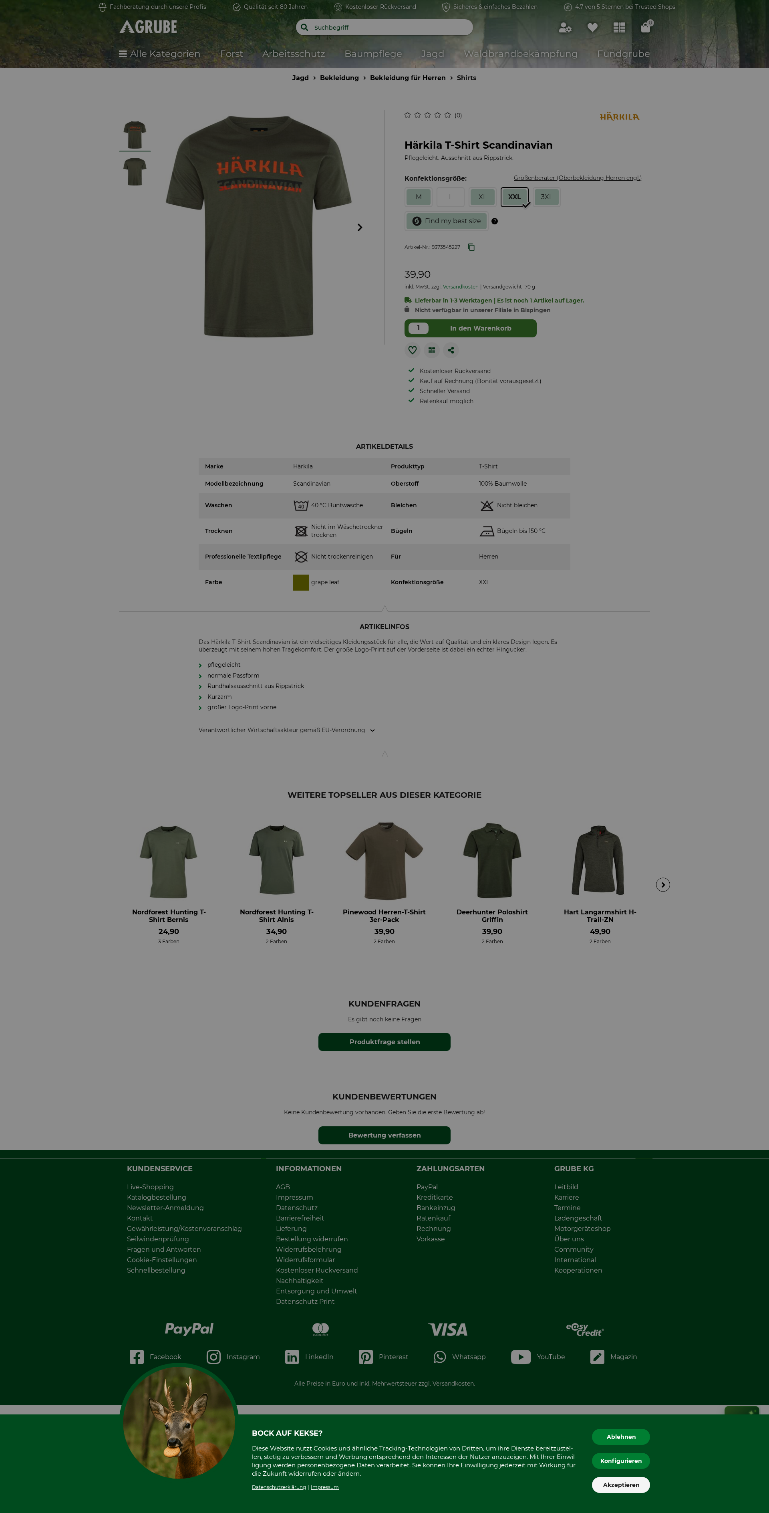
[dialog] (384, 756)
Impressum (325, 1487)
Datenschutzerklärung (279, 1487)
